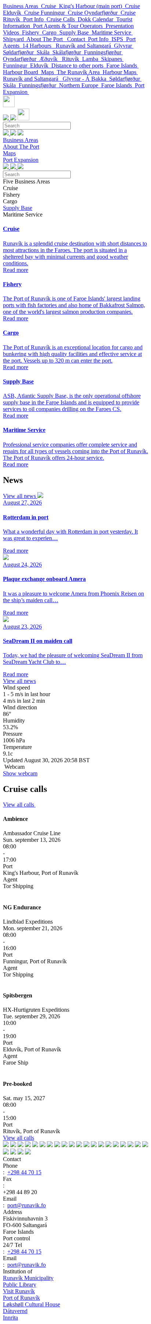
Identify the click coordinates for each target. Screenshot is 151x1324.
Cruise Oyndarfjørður (94, 13)
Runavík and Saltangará (85, 46)
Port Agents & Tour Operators (69, 26)
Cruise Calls (62, 19)
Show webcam (20, 773)
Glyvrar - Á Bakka (86, 79)
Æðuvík (50, 59)
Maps (49, 72)
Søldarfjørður (20, 52)
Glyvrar (123, 46)
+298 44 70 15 (24, 1172)
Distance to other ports (78, 65)
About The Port (46, 39)
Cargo (50, 32)
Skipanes (112, 59)
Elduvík (40, 65)
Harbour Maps (120, 72)
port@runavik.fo (26, 1205)
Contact (77, 39)
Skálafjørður (68, 52)
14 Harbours (39, 46)
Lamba (91, 59)
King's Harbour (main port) (92, 6)
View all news (20, 496)
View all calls (19, 804)
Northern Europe (80, 85)
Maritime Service (112, 32)
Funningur (16, 65)
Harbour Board (22, 72)
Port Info (35, 19)
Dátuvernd (15, 1311)
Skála (44, 52)
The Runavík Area (80, 72)
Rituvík (72, 59)
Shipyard (14, 39)
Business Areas (22, 6)
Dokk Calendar (97, 19)
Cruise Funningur (46, 13)
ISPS (118, 39)
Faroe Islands (122, 65)
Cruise (50, 6)
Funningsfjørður (103, 52)
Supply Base (75, 32)
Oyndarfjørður (21, 59)
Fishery (32, 32)
